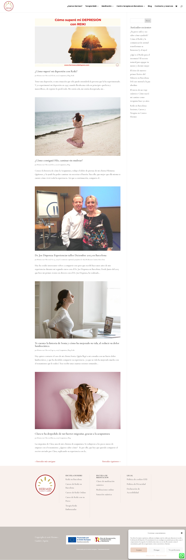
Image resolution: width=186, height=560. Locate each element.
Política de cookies (150, 555)
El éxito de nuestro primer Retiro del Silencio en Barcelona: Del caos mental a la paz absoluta (140, 78)
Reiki (72, 76)
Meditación (107, 6)
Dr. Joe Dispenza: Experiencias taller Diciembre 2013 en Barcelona (70, 255)
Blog (150, 6)
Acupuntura (63, 76)
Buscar (148, 21)
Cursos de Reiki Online (76, 492)
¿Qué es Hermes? (74, 6)
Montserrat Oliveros (43, 76)
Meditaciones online (105, 489)
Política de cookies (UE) (137, 479)
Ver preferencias (174, 550)
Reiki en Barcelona (74, 479)
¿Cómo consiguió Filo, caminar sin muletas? (59, 160)
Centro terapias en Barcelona (130, 6)
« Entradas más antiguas (45, 461)
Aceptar (139, 550)
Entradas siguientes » (111, 461)
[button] (182, 533)
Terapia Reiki (91, 6)
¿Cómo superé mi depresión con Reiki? (56, 71)
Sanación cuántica (104, 494)
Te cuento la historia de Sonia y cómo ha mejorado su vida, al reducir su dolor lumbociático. (77, 344)
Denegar (157, 550)
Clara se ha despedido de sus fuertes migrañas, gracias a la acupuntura (72, 433)
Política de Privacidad (161, 555)
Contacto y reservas (164, 6)
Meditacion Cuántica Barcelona (95, 260)
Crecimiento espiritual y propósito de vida (72, 260)
